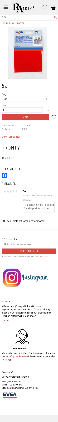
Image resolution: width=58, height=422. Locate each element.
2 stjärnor (7, 191)
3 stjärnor (10, 191)
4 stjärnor (13, 191)
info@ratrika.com (18, 356)
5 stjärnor (16, 191)
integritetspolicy (42, 256)
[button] (47, 7)
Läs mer (6, 320)
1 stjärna (4, 191)
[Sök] (55, 17)
